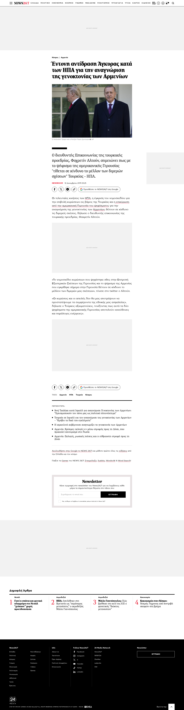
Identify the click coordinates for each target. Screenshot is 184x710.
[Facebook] (54, 189)
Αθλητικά (12, 678)
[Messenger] (67, 189)
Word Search (124, 461)
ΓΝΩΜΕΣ (79, 3)
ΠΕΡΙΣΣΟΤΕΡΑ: (58, 406)
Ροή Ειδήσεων (35, 652)
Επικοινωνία (56, 667)
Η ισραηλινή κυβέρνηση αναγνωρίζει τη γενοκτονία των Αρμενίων (90, 424)
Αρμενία (64, 57)
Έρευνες (12, 685)
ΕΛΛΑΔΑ (35, 3)
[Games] (167, 3)
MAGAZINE (90, 3)
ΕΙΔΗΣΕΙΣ (146, 3)
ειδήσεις (123, 451)
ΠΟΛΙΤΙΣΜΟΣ (103, 3)
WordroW (110, 461)
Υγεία (11, 682)
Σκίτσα (32, 659)
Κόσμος (55, 57)
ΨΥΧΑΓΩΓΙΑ (117, 3)
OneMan (98, 659)
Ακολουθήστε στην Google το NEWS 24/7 (72, 451)
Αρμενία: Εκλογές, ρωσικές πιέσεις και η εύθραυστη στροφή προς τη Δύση (91, 438)
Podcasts (33, 663)
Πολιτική (12, 655)
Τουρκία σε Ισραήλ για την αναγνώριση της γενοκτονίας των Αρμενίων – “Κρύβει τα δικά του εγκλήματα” (92, 419)
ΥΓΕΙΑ (128, 3)
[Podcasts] (163, 3)
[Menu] (11, 3)
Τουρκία (79, 395)
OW (96, 667)
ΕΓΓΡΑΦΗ (156, 654)
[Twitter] (61, 189)
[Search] (173, 3)
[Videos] (158, 3)
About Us (55, 652)
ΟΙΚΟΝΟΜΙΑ (57, 3)
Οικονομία (13, 667)
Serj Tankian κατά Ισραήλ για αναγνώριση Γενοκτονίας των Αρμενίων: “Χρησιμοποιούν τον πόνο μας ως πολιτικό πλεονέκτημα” (92, 412)
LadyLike (98, 663)
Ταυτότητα (56, 655)
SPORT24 (98, 655)
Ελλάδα (12, 652)
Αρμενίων (99, 209)
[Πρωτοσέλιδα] (154, 3)
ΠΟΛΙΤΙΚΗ (45, 3)
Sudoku (101, 461)
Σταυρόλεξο (91, 461)
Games (65, 461)
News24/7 (98, 652)
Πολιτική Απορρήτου (59, 663)
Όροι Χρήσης (56, 659)
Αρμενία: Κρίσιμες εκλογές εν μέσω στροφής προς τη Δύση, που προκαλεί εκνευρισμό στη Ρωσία (89, 430)
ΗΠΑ (88, 198)
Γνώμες (12, 663)
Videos (33, 667)
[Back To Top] (171, 707)
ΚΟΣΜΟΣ (69, 3)
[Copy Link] (74, 189)
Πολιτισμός (13, 670)
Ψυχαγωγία (13, 674)
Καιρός (136, 3)
